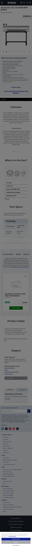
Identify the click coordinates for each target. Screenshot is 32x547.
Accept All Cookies (16, 539)
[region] (16, 539)
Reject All (16, 542)
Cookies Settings (16, 545)
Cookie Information (12, 536)
